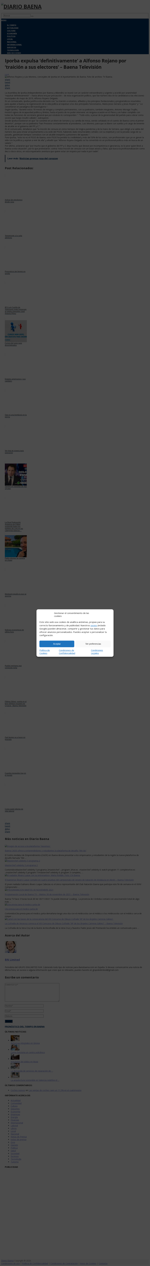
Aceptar (57, 644)
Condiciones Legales (97, 651)
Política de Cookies (44, 651)
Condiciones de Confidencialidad (67, 651)
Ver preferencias (93, 644)
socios (94, 625)
